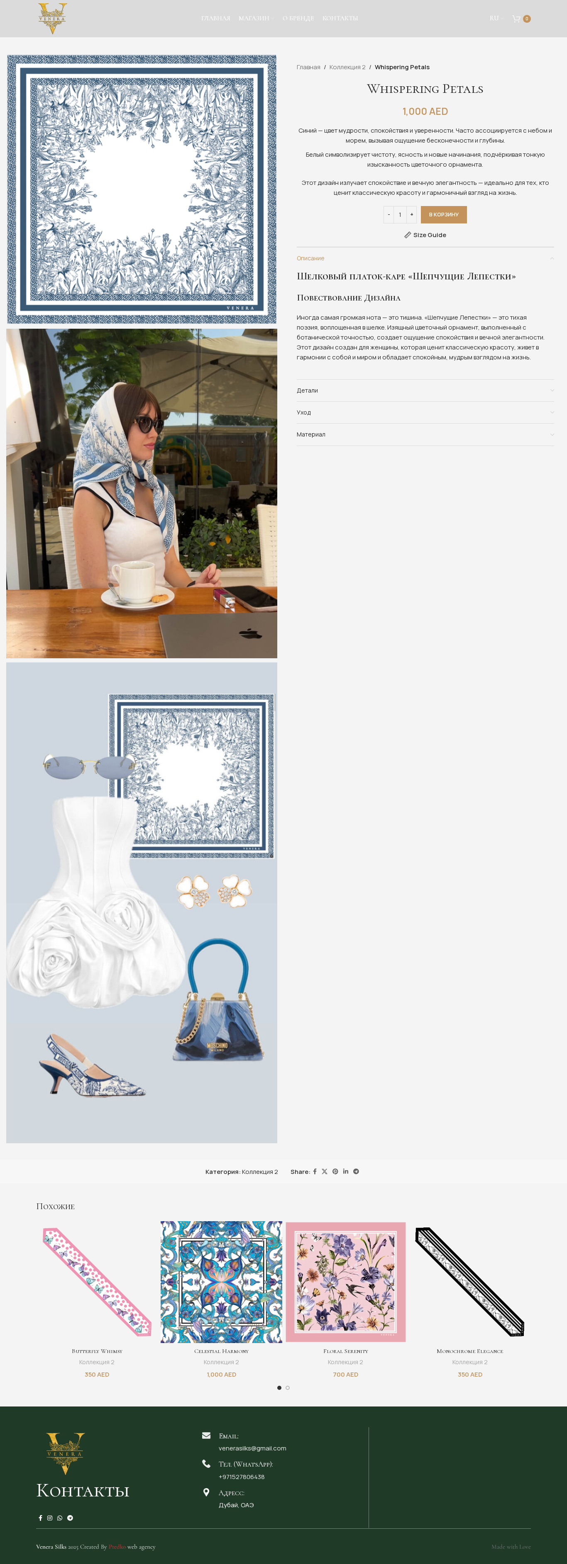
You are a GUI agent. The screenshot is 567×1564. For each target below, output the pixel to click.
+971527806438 (242, 1476)
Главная (308, 67)
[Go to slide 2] (288, 1388)
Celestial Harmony (221, 1351)
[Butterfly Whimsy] (97, 1282)
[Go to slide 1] (279, 1388)
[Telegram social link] (356, 1171)
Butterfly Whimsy (97, 1351)
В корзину (444, 214)
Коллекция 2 (348, 67)
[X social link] (324, 1171)
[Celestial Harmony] (222, 1282)
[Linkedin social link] (346, 1171)
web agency (132, 1546)
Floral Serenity (345, 1351)
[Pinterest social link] (335, 1171)
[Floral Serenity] (346, 1282)
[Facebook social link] (314, 1171)
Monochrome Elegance (470, 1351)
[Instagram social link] (50, 1518)
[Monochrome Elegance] (470, 1282)
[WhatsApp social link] (60, 1518)
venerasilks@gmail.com (252, 1448)
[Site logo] (52, 18)
